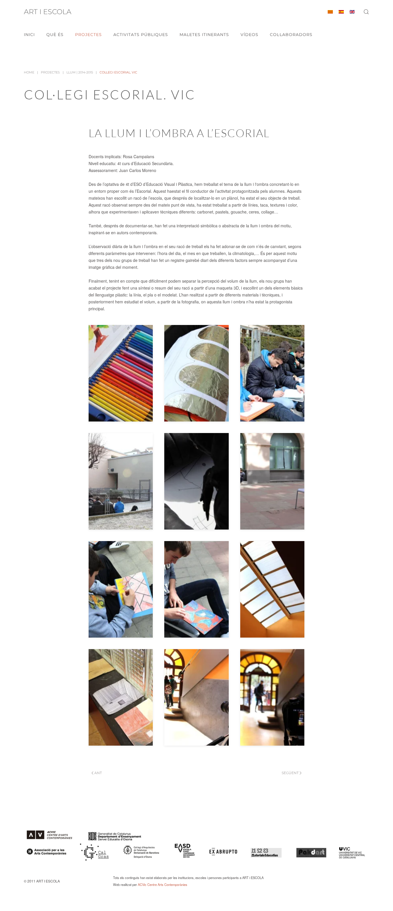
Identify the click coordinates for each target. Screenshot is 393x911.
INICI (29, 34)
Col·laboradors (291, 34)
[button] (366, 12)
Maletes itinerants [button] (204, 34)
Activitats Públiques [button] (140, 34)
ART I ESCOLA (47, 11)
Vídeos (249, 34)
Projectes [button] (88, 34)
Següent (290, 773)
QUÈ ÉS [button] (55, 34)
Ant (98, 773)
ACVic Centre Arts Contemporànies (162, 884)
